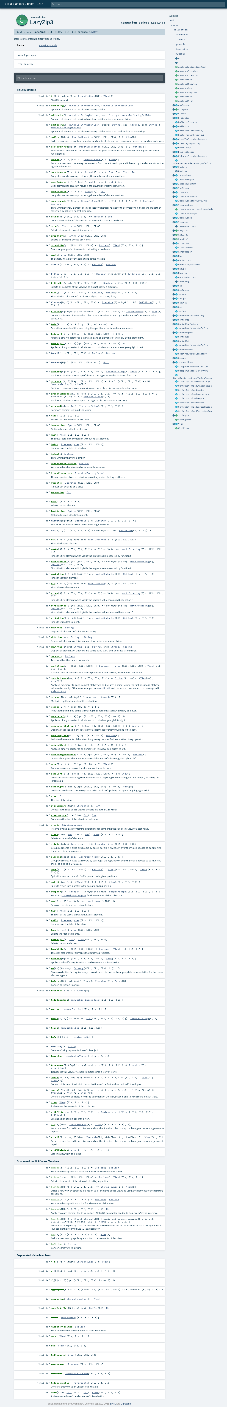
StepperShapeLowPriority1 (193, 366)
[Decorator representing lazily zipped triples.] (176, 235)
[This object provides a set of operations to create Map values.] (173, 256)
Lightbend (126, 1403)
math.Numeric (101, 697)
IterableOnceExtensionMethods (195, 209)
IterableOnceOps (187, 213)
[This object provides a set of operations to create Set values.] (173, 307)
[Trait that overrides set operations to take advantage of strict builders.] (176, 402)
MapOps (182, 269)
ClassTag (100, 981)
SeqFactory (184, 290)
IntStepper (184, 188)
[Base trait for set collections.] (176, 307)
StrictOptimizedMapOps (191, 390)
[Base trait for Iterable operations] (176, 218)
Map (180, 256)
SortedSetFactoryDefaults (193, 345)
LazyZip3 (183, 235)
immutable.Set (81, 1037)
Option (137, 146)
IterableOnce (185, 205)
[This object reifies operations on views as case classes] (173, 424)
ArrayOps (183, 109)
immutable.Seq (70, 1027)
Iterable (183, 192)
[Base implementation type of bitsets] (176, 118)
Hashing (182, 171)
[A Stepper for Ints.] (176, 188)
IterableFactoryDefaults (192, 201)
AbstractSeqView (187, 92)
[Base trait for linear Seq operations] (176, 247)
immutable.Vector (76, 1055)
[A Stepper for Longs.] (176, 252)
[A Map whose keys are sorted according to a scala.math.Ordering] (176, 320)
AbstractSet (185, 96)
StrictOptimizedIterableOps (194, 381)
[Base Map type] (176, 256)
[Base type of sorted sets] (176, 341)
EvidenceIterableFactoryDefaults (192, 163)
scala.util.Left (103, 688)
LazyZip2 (183, 230)
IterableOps (185, 218)
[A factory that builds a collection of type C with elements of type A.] (176, 167)
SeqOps (182, 298)
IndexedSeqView (187, 184)
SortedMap (183, 320)
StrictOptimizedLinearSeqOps (195, 386)
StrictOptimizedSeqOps (191, 398)
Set (180, 307)
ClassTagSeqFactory (189, 143)
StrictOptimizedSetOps (191, 402)
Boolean (148, 201)
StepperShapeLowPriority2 (193, 371)
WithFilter (184, 428)
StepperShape (185, 362)
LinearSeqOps (185, 247)
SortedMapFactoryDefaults (193, 328)
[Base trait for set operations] (176, 311)
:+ (179, 62)
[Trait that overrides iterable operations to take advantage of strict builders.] (176, 381)
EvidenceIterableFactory (192, 156)
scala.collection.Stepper (74, 895)
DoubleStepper (186, 152)
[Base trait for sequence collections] (176, 286)
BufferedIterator (188, 122)
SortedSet (183, 341)
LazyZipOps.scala (48, 45)
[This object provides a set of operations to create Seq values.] (173, 286)
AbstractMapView (187, 84)
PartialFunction (82, 137)
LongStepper (185, 252)
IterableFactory (187, 196)
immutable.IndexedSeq (85, 999)
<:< (88, 1018)
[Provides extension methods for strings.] (176, 415)
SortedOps (183, 337)
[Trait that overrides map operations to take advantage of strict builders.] (176, 390)
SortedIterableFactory (191, 315)
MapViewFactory (187, 277)
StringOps (183, 415)
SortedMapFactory (188, 324)
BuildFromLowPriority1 (191, 130)
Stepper (182, 358)
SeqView (182, 303)
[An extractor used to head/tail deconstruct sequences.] (176, 58)
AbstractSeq (185, 88)
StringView (184, 419)
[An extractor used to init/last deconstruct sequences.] (176, 62)
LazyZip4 (183, 239)
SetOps (182, 311)
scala (32, 17)
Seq (180, 286)
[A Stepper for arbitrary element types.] (176, 105)
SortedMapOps (185, 332)
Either (119, 678)
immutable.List (72, 1009)
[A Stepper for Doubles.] (176, 152)
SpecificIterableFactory (192, 354)
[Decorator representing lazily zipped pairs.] (176, 230)
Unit (106, 362)
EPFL (113, 1403)
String (113, 115)
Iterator (183, 222)
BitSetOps (183, 118)
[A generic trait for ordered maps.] (176, 294)
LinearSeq (183, 243)
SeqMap (182, 294)
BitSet (182, 113)
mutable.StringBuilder (84, 105)
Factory (182, 167)
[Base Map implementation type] (176, 269)
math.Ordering (97, 539)
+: (179, 58)
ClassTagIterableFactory (192, 139)
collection (41, 17)
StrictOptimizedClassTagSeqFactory (193, 378)
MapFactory (184, 260)
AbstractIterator (188, 75)
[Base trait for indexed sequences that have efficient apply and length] (176, 175)
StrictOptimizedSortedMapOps (195, 407)
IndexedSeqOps (186, 179)
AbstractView (185, 101)
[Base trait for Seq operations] (176, 298)
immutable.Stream (76, 1373)
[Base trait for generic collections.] (176, 192)
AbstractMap (185, 79)
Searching (183, 281)
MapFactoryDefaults (189, 264)
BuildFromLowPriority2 (191, 135)
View (180, 424)
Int (111, 172)
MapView (182, 273)
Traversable (80, 1382)
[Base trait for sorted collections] (176, 337)
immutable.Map (115, 371)
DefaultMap (184, 147)
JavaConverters (187, 226)
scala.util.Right (58, 691)
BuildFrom (183, 126)
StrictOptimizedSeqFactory (193, 394)
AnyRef (93, 31)
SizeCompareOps (72, 824)
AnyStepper (184, 105)
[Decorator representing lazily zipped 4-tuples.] (176, 239)
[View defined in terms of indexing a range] (176, 184)
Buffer (80, 990)
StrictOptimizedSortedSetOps (195, 411)
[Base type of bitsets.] (176, 113)
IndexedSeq (184, 175)
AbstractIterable (188, 71)
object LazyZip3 (152, 22)
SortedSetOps (185, 349)
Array (88, 172)
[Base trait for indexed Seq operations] (176, 179)
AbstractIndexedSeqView (192, 67)
